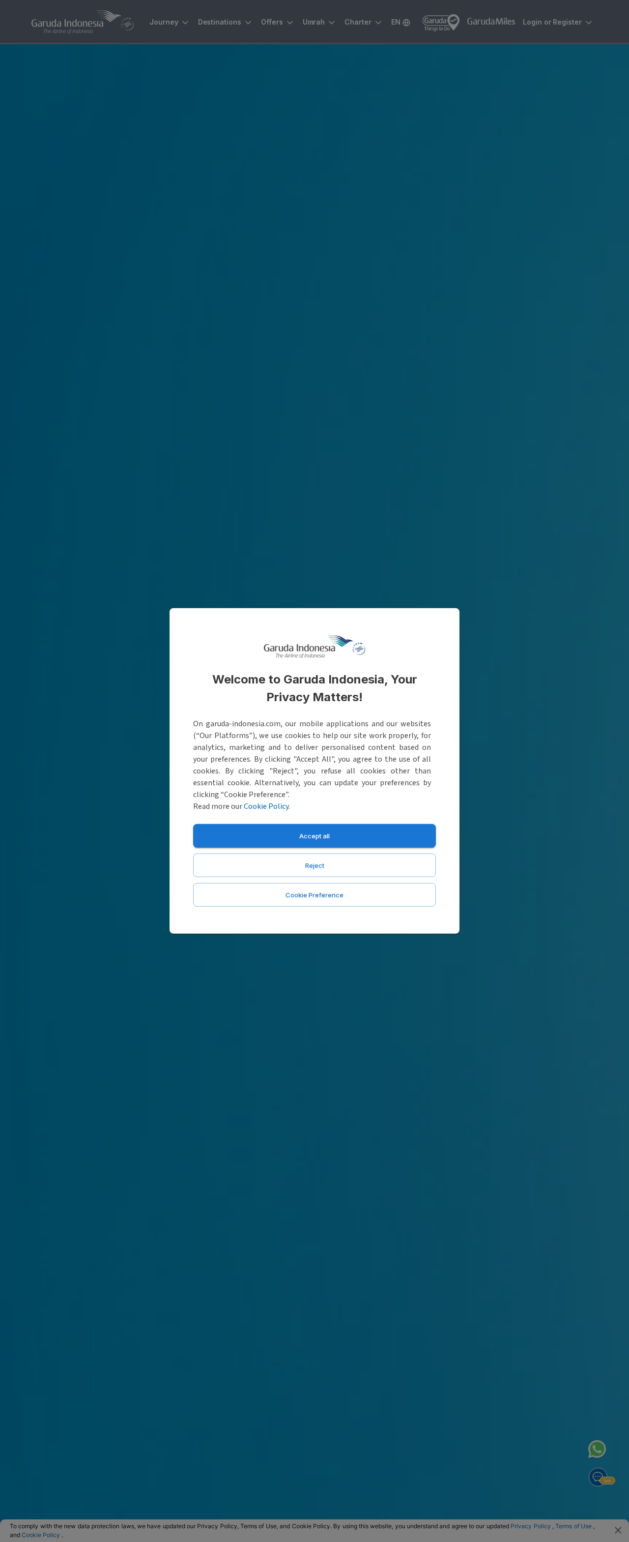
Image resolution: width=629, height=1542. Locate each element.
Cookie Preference (314, 895)
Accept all (314, 836)
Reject (314, 865)
